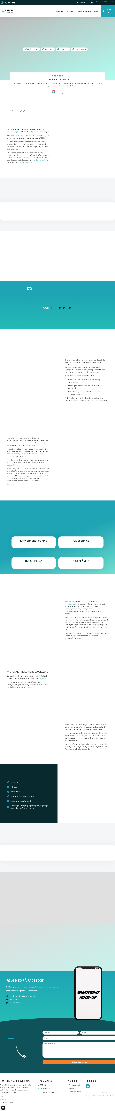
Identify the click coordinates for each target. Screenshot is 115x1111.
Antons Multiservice (17, 135)
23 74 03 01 (27, 158)
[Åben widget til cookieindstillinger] (3, 1108)
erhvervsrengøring (13, 132)
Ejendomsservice (84, 11)
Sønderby (42, 678)
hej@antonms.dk (39, 160)
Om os (96, 11)
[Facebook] (88, 1086)
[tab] (28, 484)
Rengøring (59, 11)
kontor (101, 733)
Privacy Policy (95, 1095)
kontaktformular (27, 162)
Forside (9, 111)
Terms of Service (108, 1095)
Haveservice (70, 11)
